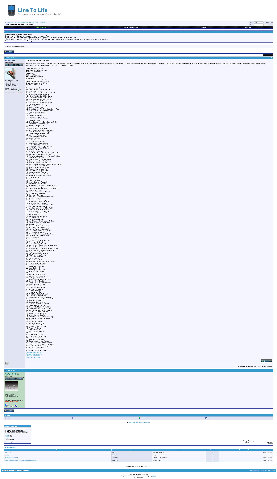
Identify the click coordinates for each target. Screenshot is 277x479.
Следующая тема (144, 422)
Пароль (252, 24)
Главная (263, 470)
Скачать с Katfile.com (33, 357)
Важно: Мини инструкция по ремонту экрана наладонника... (21, 460)
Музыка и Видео (34, 22)
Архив (269, 470)
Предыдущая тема (133, 422)
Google (209, 418)
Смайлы (7, 436)
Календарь (248, 27)
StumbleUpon (144, 418)
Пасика (7, 455)
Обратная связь (255, 470)
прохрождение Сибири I (11, 457)
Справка (203, 27)
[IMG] (6, 438)
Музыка (43, 22)
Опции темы (267, 55)
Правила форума (9, 442)
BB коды (7, 435)
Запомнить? (269, 22)
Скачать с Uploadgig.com (34, 352)
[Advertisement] (44, 390)
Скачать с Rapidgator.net (34, 354)
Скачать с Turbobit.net (33, 355)
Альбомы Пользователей (130, 27)
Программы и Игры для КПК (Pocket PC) (18, 22)
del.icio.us (76, 418)
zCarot (154, 476)
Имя (251, 22)
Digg (8, 418)
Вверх (273, 470)
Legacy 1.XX (8, 452)
